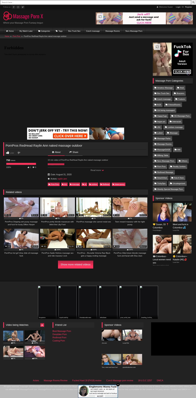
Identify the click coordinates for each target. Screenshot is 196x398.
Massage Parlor (164, 138)
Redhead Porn (59, 337)
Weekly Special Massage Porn (170, 189)
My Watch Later (26, 31)
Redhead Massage (165, 172)
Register (188, 7)
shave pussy (120, 184)
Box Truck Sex (74, 31)
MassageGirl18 (163, 150)
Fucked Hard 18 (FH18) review (86, 380)
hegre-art (161, 121)
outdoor (94, 184)
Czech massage (93, 31)
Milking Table (162, 155)
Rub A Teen (179, 178)
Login (178, 7)
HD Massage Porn (182, 116)
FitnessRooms (174, 105)
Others (184, 161)
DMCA (160, 380)
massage (75, 184)
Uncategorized (179, 183)
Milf (178, 150)
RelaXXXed (162, 178)
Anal (182, 88)
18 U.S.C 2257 (145, 380)
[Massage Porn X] (23, 16)
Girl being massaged (166, 110)
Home (11, 31)
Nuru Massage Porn (133, 31)
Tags (61, 31)
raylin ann (62, 179)
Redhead (106, 184)
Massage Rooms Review (55, 380)
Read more (96, 170)
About (57, 152)
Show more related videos (76, 264)
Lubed (160, 133)
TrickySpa (161, 183)
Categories (45, 31)
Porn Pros (16, 36)
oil (85, 184)
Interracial (176, 121)
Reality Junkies (179, 166)
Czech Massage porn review (119, 380)
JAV (158, 127)
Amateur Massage (165, 88)
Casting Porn (59, 341)
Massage (174, 133)
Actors (36, 380)
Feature (181, 99)
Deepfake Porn (60, 334)
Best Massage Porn (62, 331)
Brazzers (180, 93)
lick (65, 184)
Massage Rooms (112, 31)
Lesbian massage (175, 127)
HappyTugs (162, 116)
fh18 (159, 105)
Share (75, 152)
